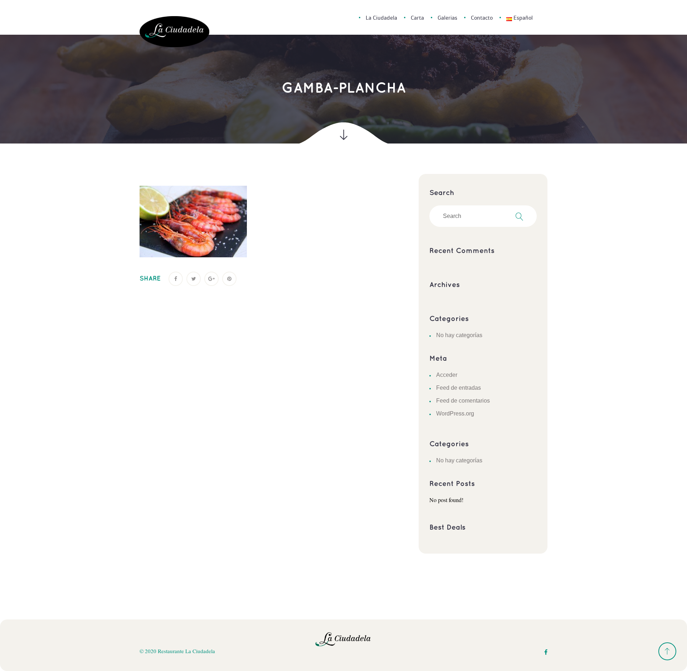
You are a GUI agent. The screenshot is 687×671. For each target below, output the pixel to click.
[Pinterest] (229, 279)
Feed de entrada (458, 388)
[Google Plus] (211, 279)
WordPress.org (455, 413)
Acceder (446, 375)
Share (150, 279)
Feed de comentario (463, 401)
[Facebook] (176, 279)
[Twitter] (193, 279)
